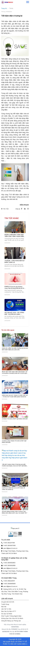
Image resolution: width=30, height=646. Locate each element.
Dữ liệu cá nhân (6, 614)
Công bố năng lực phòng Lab (11, 621)
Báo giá (3, 606)
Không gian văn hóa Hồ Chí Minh (12, 618)
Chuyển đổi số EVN (7, 602)
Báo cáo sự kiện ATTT (8, 611)
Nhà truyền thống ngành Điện (11, 616)
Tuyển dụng (5, 604)
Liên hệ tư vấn (6, 609)
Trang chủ (4, 8)
